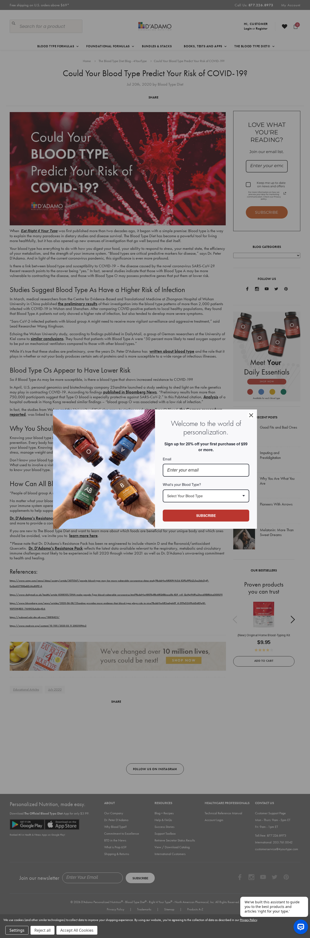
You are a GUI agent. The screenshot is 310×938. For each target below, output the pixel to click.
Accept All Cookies (76, 930)
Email (167, 459)
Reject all (42, 930)
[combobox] (206, 495)
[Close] (251, 415)
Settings (16, 930)
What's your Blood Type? (182, 484)
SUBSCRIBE (206, 515)
